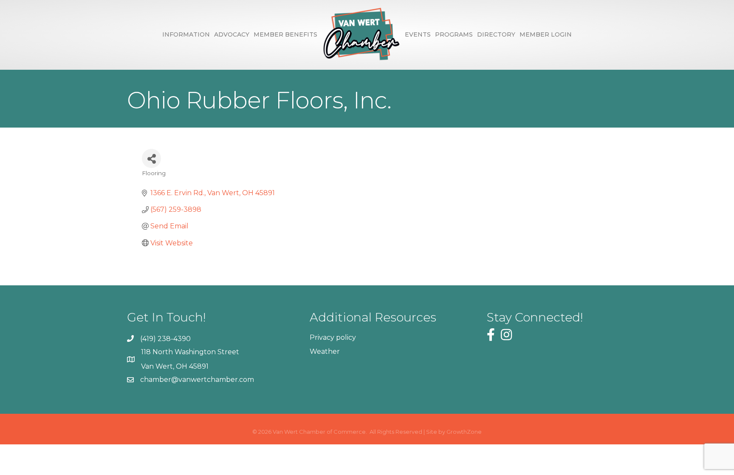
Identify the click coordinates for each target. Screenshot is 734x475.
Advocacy (231, 34)
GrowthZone (464, 431)
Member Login (545, 34)
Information (186, 34)
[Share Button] (151, 158)
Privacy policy (333, 337)
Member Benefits (285, 34)
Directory (496, 34)
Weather (325, 351)
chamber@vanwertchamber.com (197, 379)
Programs (454, 34)
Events (418, 34)
